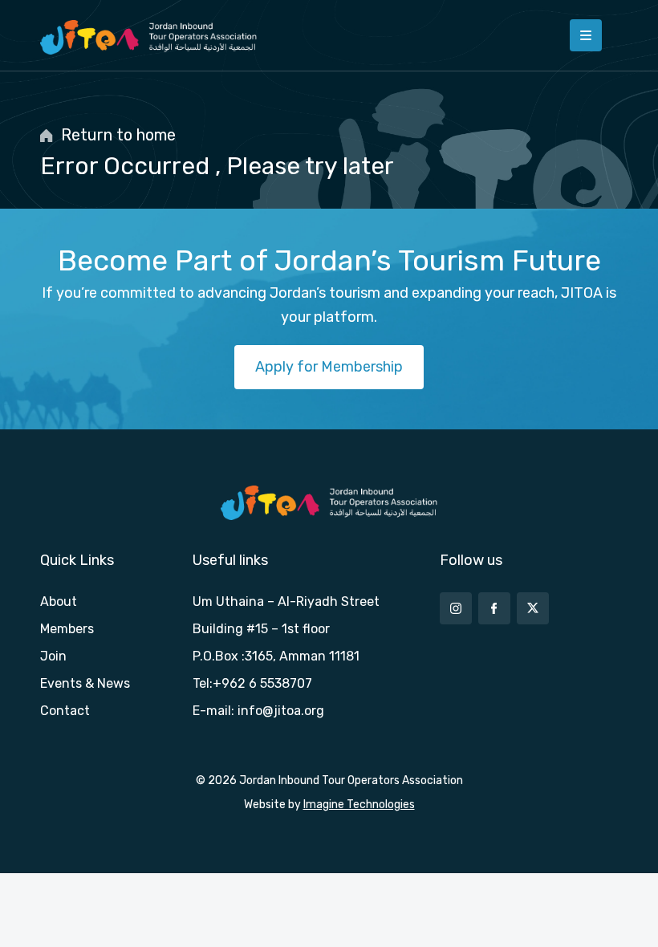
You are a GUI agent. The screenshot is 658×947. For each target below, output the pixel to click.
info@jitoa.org (281, 710)
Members (67, 628)
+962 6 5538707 (262, 683)
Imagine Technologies (359, 804)
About (58, 601)
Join (53, 656)
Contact (65, 710)
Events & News (85, 683)
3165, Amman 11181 (302, 656)
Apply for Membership (329, 367)
